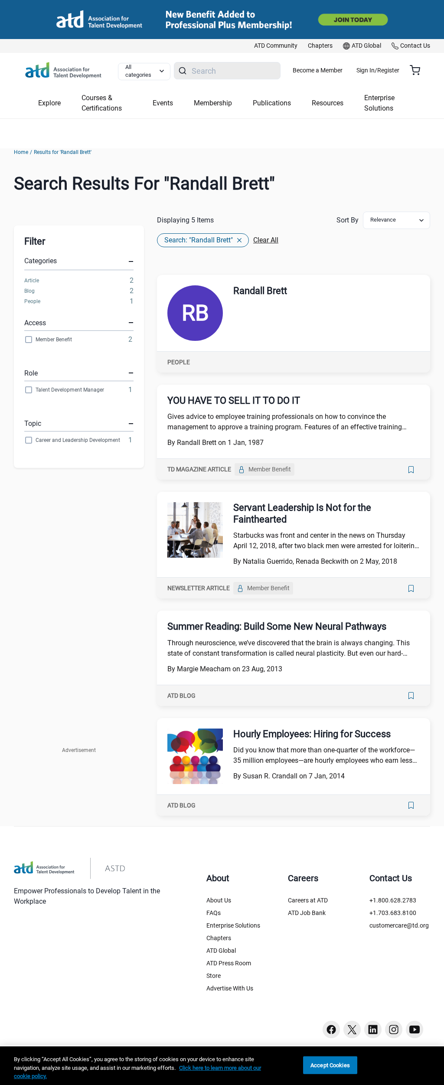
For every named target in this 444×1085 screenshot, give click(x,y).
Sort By (347, 220)
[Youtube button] (414, 1029)
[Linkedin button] (373, 1029)
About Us (218, 900)
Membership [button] (213, 103)
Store (213, 975)
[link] (275, 46)
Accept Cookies (330, 1065)
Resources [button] (327, 103)
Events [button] (163, 103)
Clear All (265, 240)
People (32, 301)
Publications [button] (272, 103)
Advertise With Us (229, 988)
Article (31, 281)
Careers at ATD (308, 900)
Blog (29, 291)
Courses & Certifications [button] (102, 103)
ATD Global (221, 950)
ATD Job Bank (307, 912)
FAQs (213, 912)
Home (21, 152)
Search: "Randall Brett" (198, 240)
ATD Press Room (228, 963)
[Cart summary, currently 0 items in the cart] (418, 70)
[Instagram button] (393, 1029)
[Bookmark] (411, 469)
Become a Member (318, 70)
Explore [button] (49, 103)
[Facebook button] (331, 1029)
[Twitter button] (352, 1029)
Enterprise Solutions (233, 925)
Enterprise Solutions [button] (379, 103)
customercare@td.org (399, 925)
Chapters (218, 938)
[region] (222, 1065)
